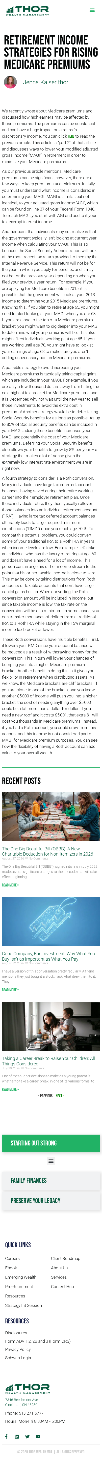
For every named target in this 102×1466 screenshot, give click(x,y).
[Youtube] (38, 1436)
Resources (15, 1296)
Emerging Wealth (20, 1277)
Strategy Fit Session (23, 1305)
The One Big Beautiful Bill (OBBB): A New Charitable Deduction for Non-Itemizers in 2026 (47, 851)
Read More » (10, 885)
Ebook (11, 1267)
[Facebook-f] (6, 1436)
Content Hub (62, 1286)
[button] (92, 10)
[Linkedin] (17, 1436)
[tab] (51, 1143)
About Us (59, 1267)
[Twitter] (27, 1436)
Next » (60, 1096)
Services (59, 1277)
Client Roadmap (65, 1258)
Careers (12, 1258)
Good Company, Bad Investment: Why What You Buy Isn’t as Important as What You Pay (48, 956)
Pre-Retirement (19, 1286)
